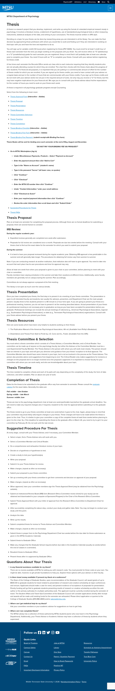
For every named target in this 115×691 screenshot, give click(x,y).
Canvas (27, 652)
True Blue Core (90, 656)
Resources (88, 643)
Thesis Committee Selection (21, 114)
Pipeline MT (58, 665)
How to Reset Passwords (63, 661)
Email (26, 661)
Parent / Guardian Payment (64, 656)
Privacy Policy (59, 670)
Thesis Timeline (16, 119)
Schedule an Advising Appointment (98, 647)
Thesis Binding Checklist (20, 128)
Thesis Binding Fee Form (20, 132)
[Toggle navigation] (110, 8)
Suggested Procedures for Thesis (23, 208)
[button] (108, 2)
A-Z (85, 2)
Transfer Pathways (91, 652)
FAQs (26, 665)
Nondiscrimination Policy (70, 681)
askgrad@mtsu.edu (58, 599)
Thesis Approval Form (18, 96)
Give (103, 2)
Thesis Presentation (18, 105)
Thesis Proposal (16, 101)
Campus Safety (30, 647)
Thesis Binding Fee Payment (21, 137)
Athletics (77, 2)
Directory (92, 2)
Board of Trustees (31, 643)
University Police (90, 661)
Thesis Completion (17, 123)
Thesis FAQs (15, 212)
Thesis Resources (17, 110)
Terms (84, 681)
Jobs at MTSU (59, 643)
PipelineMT (67, 2)
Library (56, 647)
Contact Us (28, 656)
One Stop (57, 652)
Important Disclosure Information (36, 670)
